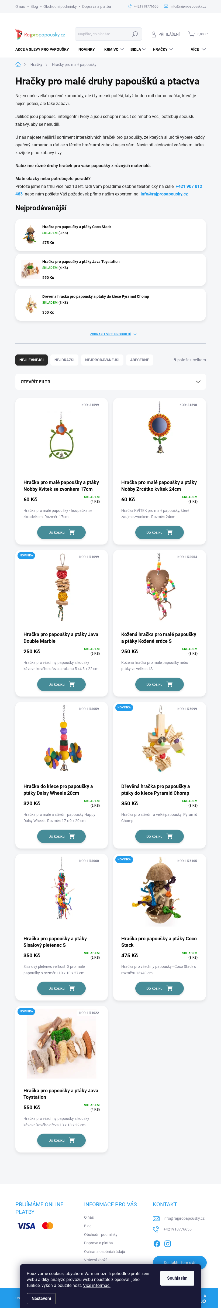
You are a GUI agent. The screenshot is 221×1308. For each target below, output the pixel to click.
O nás (20, 6)
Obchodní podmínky (60, 6)
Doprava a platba (96, 6)
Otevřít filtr (35, 381)
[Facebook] (157, 1243)
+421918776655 (178, 1229)
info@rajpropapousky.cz (164, 194)
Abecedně (139, 360)
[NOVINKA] (61, 590)
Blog (34, 6)
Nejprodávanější (102, 360)
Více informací (96, 1285)
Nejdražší (64, 360)
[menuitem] (44, 49)
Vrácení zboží (95, 1260)
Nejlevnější (31, 360)
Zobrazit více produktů (110, 334)
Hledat (134, 34)
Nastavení (41, 1298)
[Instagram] (168, 1243)
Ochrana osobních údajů (104, 1251)
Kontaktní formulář (180, 1262)
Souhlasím (177, 1278)
